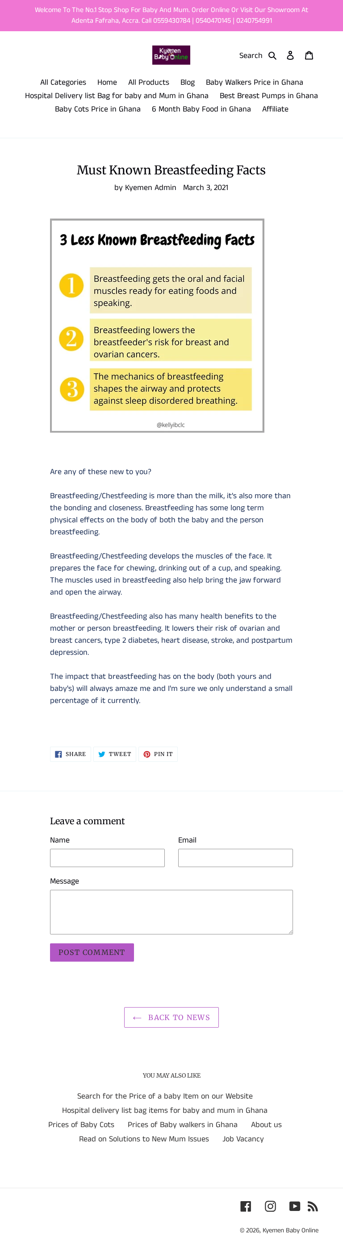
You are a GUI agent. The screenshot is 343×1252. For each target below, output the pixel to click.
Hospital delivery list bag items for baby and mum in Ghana (165, 1110)
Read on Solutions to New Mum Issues (144, 1139)
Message (64, 881)
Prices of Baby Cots (81, 1125)
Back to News (178, 1017)
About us (266, 1125)
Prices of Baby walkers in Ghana (183, 1125)
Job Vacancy (243, 1139)
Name (60, 840)
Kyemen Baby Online (290, 1230)
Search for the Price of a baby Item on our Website (165, 1096)
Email (187, 840)
